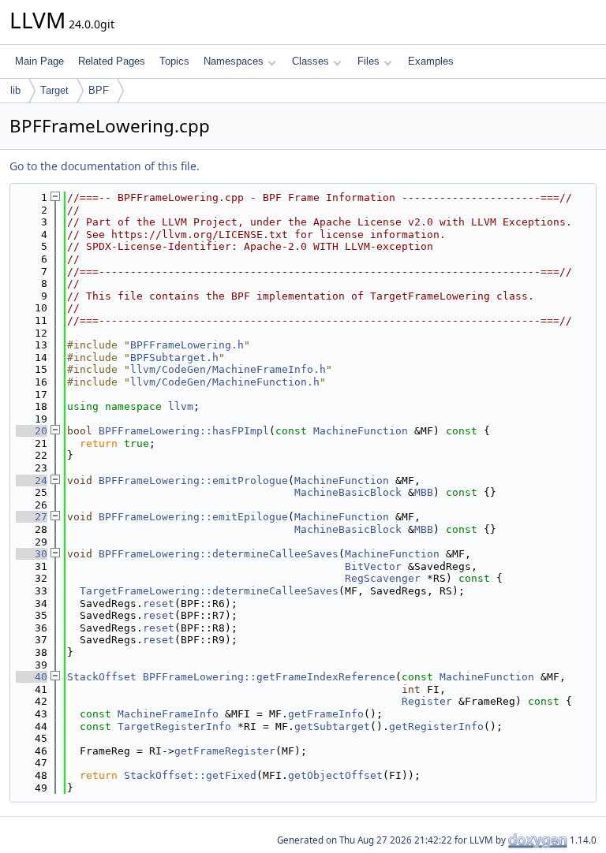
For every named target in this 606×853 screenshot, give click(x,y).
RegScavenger (383, 578)
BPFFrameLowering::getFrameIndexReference (269, 677)
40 (31, 677)
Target (54, 90)
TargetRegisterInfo (174, 726)
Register (427, 701)
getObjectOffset (335, 775)
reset (158, 603)
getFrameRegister (224, 751)
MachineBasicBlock (348, 492)
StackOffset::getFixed (190, 775)
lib (15, 90)
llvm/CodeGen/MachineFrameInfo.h (228, 369)
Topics (174, 61)
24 (31, 480)
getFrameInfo (326, 714)
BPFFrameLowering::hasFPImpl (184, 431)
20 (31, 431)
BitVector (373, 566)
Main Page (39, 61)
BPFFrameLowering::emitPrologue (193, 480)
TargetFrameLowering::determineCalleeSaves (209, 591)
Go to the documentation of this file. (104, 165)
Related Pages (111, 61)
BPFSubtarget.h (174, 357)
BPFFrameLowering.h (187, 345)
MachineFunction (360, 431)
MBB (423, 492)
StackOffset (102, 677)
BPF (98, 90)
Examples (431, 61)
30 (31, 554)
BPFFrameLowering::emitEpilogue (193, 517)
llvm (180, 406)
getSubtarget (332, 726)
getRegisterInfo (436, 726)
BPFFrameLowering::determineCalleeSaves (219, 554)
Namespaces (234, 61)
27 (31, 517)
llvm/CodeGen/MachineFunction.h (225, 382)
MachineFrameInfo (168, 714)
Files (368, 61)
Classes (310, 61)
